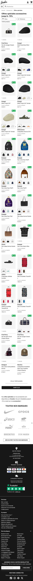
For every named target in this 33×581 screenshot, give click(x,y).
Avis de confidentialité (7, 528)
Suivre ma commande (7, 506)
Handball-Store (5, 548)
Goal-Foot (4, 547)
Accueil (3, 10)
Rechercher (10, 6)
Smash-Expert (21, 545)
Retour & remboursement (8, 520)
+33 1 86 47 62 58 (16, 458)
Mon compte (4, 502)
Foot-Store (4, 543)
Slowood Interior (21, 543)
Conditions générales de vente (9, 518)
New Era (19, 365)
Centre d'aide (5, 504)
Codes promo (5, 509)
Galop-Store (4, 545)
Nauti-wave (20, 534)
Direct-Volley (4, 539)
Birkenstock (20, 130)
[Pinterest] (18, 578)
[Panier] (31, 2)
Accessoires (9, 10)
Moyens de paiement (7, 524)
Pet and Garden (21, 541)
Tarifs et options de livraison (8, 526)
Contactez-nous (16, 453)
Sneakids (19, 547)
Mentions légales (6, 522)
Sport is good (20, 548)
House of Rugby (5, 550)
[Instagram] (14, 578)
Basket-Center (5, 534)
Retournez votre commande (16, 482)
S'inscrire (26, 568)
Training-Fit (20, 550)
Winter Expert (20, 558)
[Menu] (2, 6)
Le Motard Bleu (5, 556)
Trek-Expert (20, 552)
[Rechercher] (6, 6)
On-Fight (19, 535)
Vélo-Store (20, 556)
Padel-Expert (20, 537)
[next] (32, 423)
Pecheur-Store (21, 539)
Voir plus (16, 387)
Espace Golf (4, 541)
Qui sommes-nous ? (6, 515)
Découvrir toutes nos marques (16, 440)
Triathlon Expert (21, 554)
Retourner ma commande (8, 507)
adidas (3, 274)
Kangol (19, 43)
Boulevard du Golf (6, 535)
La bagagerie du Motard (7, 552)
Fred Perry (5, 43)
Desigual (4, 365)
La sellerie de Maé (6, 554)
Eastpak (4, 158)
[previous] (1, 423)
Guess (19, 214)
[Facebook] (11, 578)
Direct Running (5, 537)
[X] (22, 578)
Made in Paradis (5, 558)
